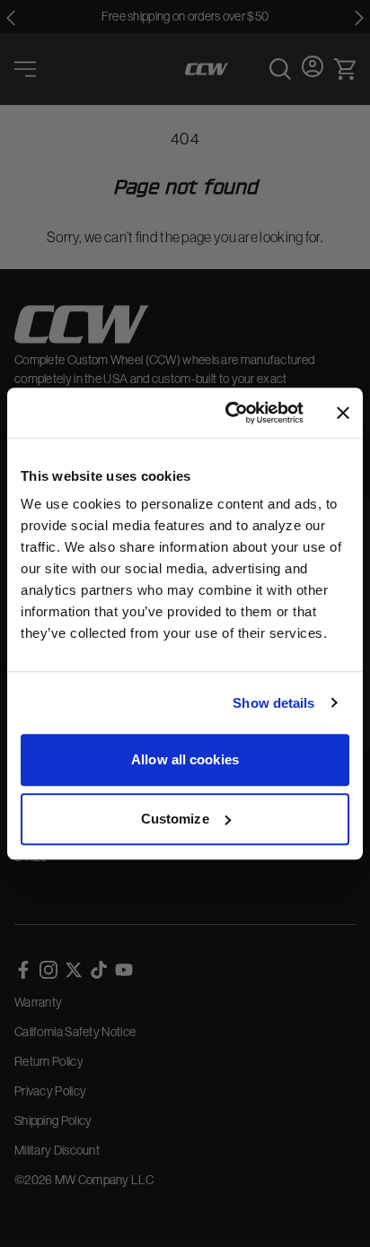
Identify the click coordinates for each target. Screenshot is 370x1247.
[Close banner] (343, 412)
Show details (273, 703)
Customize (175, 818)
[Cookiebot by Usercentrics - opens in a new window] (229, 412)
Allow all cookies (185, 759)
